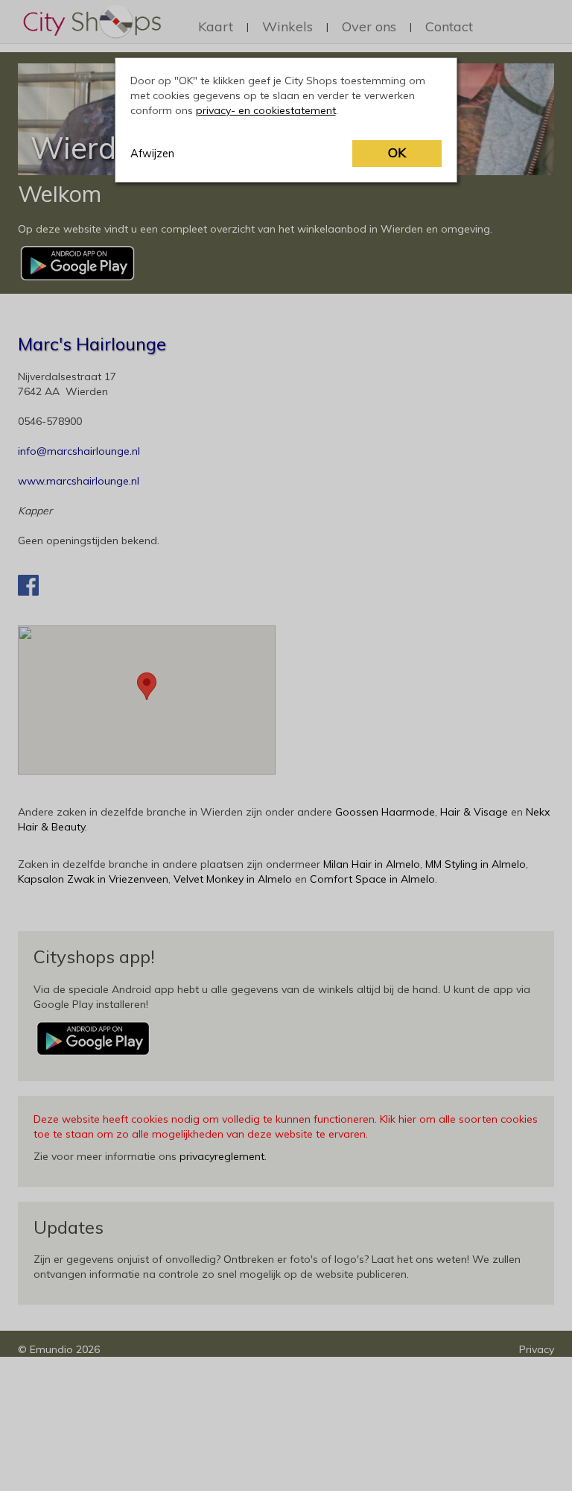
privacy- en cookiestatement (266, 110)
